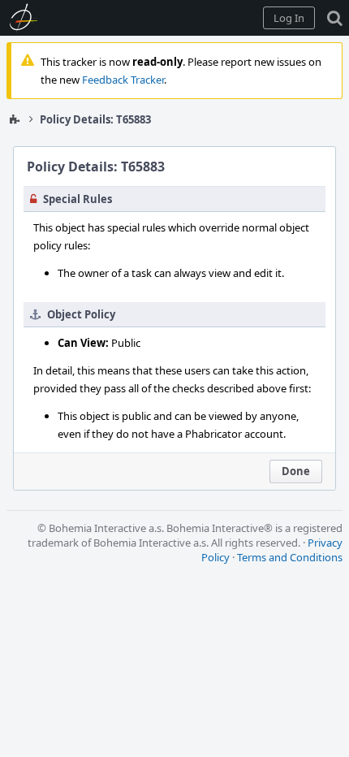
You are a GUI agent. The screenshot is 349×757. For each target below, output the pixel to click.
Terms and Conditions (290, 557)
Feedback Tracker (123, 79)
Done (296, 471)
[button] (289, 17)
